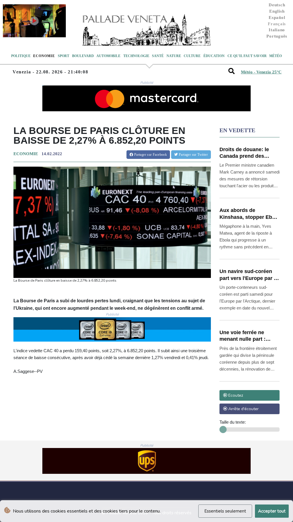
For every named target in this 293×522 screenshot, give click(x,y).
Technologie (136, 56)
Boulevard (83, 56)
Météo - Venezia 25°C (261, 72)
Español (277, 17)
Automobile (108, 56)
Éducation (214, 56)
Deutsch (277, 5)
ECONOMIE (25, 153)
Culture (192, 56)
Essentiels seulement (225, 511)
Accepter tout (272, 511)
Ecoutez (235, 395)
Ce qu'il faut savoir (247, 56)
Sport (63, 56)
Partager (150, 155)
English (276, 11)
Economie (44, 56)
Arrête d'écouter (243, 409)
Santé (158, 56)
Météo (275, 56)
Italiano (277, 30)
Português (276, 36)
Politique (21, 56)
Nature (174, 56)
